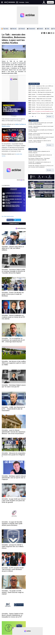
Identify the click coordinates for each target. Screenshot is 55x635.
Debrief (41, 28)
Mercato (14, 28)
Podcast (22, 28)
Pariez (27, 2)
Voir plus (49, 116)
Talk (48, 28)
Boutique (21, 2)
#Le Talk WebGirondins (8, 216)
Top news (5, 28)
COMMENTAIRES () (14, 223)
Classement (32, 28)
